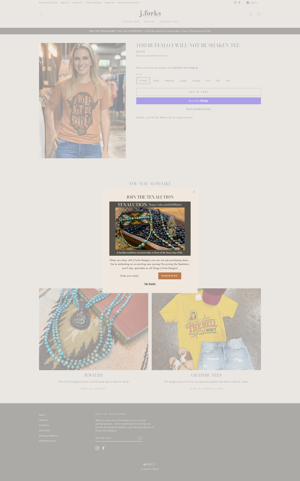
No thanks (150, 284)
